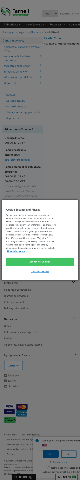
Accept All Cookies (40, 261)
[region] (40, 240)
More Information (16, 251)
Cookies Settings (40, 271)
